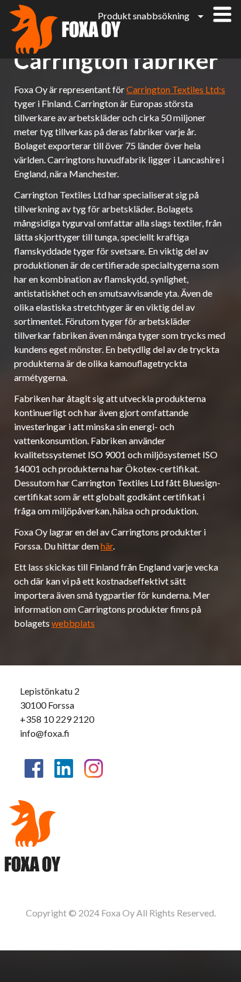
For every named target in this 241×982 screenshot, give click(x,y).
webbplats (73, 623)
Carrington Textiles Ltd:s (175, 89)
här (107, 545)
